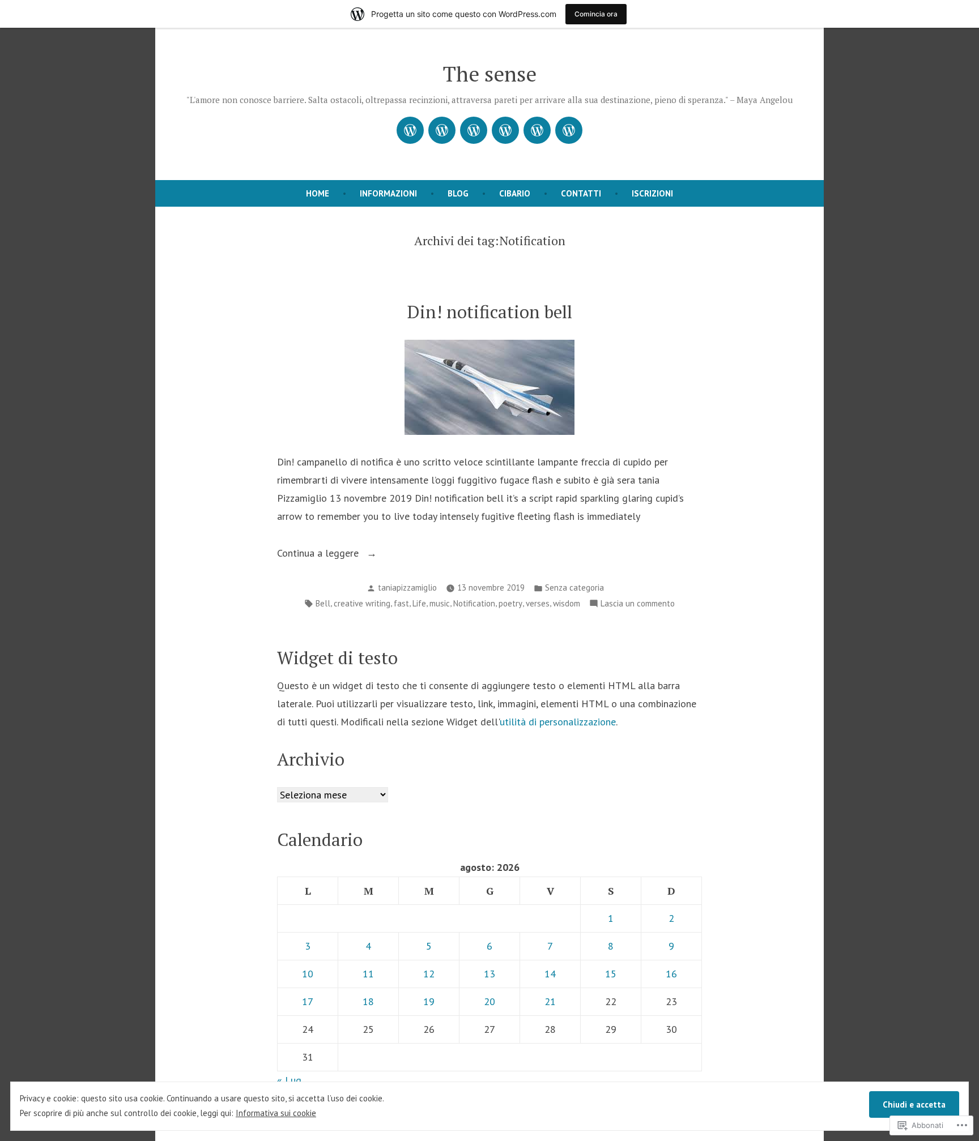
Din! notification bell (489, 311)
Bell (323, 603)
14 (550, 973)
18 (368, 1001)
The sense (490, 73)
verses (538, 603)
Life (419, 603)
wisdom (566, 603)
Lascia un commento (638, 604)
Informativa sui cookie (276, 1113)
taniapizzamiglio (407, 587)
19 (429, 1001)
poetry (510, 603)
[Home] (410, 130)
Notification (474, 603)
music (439, 603)
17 (307, 1001)
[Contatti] (537, 130)
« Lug (289, 1080)
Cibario (514, 193)
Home (317, 193)
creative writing (362, 603)
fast (401, 603)
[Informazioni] (442, 130)
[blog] (473, 130)
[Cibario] (505, 130)
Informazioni (388, 193)
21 (550, 1001)
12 (429, 973)
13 (489, 973)
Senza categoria (574, 587)
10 (307, 973)
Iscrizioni (652, 193)
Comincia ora (596, 14)
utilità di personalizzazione (558, 721)
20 (489, 1001)
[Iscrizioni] (568, 130)
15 (610, 973)
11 (368, 973)
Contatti (581, 193)
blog (458, 193)
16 (671, 973)
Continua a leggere (319, 554)
